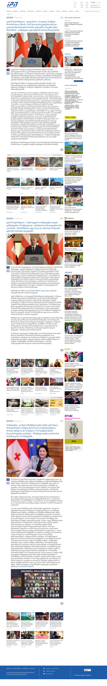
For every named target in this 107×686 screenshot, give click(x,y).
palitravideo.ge (10, 212)
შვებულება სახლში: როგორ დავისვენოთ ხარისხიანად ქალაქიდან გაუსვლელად (41, 642)
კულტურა (71, 11)
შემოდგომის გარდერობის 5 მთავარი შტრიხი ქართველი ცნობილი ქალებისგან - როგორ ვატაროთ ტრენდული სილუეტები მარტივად (13, 644)
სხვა (8, 14)
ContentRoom (59, 397)
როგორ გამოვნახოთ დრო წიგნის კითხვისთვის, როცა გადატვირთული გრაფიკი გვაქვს (56, 642)
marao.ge (9, 646)
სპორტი (58, 11)
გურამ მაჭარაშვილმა (53, 77)
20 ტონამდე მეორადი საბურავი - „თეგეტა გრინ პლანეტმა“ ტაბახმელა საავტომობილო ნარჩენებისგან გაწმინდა (73, 43)
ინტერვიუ (68, 54)
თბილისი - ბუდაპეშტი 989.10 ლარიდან (40, 188)
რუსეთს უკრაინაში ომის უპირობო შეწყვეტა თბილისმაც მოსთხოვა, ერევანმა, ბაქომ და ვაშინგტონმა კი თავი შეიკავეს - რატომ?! (73, 136)
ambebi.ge (9, 374)
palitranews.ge (38, 393)
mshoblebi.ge (38, 628)
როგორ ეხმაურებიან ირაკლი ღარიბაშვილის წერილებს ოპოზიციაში (41, 389)
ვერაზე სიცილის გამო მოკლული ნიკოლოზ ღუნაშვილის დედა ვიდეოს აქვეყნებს (56, 208)
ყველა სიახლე (77, 48)
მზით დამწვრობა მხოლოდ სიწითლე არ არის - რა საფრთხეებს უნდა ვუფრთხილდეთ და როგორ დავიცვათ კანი (13, 624)
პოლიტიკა (15, 11)
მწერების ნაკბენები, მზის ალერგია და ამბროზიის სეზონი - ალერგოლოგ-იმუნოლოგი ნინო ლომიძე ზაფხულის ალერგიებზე (27, 411)
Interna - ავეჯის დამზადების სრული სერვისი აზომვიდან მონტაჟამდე (13, 410)
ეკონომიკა (51, 11)
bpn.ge (75, 2)
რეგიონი (45, 11)
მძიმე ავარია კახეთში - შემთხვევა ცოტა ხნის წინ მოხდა (27, 207)
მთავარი (9, 11)
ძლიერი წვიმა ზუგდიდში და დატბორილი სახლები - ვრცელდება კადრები (13, 207)
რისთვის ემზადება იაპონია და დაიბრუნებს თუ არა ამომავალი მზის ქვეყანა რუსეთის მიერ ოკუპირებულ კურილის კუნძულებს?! (73, 180)
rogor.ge (37, 646)
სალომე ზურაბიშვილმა (38, 491)
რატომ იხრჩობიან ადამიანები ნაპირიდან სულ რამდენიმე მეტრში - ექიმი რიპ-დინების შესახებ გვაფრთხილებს (27, 624)
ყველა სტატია (77, 81)
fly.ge (8, 193)
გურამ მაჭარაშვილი (43, 277)
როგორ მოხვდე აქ (57, 155)
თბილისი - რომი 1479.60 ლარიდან (56, 188)
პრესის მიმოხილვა (71, 85)
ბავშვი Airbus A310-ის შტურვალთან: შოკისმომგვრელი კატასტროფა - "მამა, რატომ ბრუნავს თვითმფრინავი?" (73, 210)
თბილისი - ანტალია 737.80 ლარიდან (13, 188)
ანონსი (77, 11)
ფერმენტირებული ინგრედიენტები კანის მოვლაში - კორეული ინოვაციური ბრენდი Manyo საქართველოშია (55, 411)
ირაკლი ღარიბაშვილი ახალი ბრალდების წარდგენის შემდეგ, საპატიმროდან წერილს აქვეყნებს (41, 209)
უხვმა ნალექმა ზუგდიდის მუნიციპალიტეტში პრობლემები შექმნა (74, 24)
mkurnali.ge (9, 628)
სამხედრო (64, 11)
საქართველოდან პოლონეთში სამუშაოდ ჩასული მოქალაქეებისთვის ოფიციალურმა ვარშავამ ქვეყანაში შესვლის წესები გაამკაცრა (56, 391)
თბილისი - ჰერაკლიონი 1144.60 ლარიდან (27, 188)
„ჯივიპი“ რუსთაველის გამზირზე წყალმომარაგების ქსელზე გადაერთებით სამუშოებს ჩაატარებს (74, 33)
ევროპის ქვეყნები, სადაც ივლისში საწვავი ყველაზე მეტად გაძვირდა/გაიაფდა (13, 389)
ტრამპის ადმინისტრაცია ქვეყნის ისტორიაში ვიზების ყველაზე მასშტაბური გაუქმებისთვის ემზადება (72, 408)
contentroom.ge (10, 414)
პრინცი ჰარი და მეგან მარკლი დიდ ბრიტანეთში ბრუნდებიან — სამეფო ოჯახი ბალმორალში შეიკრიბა (27, 643)
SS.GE (9, 155)
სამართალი (23, 11)
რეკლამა (32, 668)
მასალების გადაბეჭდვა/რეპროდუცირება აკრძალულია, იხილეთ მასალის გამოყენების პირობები (21, 673)
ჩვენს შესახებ (17, 668)
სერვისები (25, 668)
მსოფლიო (38, 11)
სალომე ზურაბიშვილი (27, 279)
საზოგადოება (30, 11)
